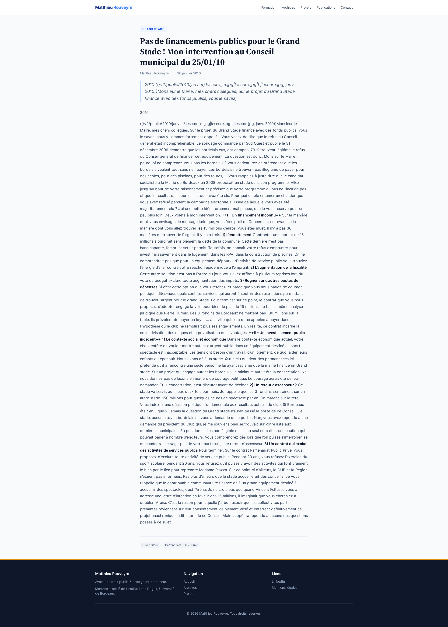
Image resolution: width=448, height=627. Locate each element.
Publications (326, 7)
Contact (347, 7)
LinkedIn (278, 581)
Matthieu (113, 7)
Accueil (189, 581)
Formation (268, 7)
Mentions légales (284, 587)
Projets (306, 7)
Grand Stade (153, 29)
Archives (288, 7)
